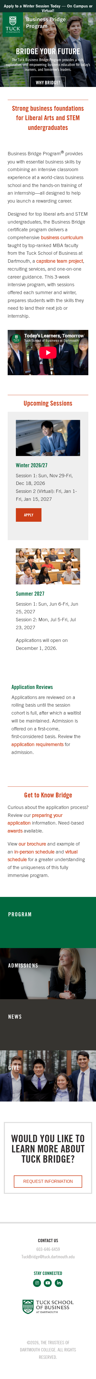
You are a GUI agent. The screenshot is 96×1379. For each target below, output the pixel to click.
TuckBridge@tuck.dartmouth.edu (48, 1256)
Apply (28, 514)
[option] (48, 43)
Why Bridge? (48, 83)
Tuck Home (13, 24)
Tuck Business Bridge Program (46, 23)
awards (15, 830)
